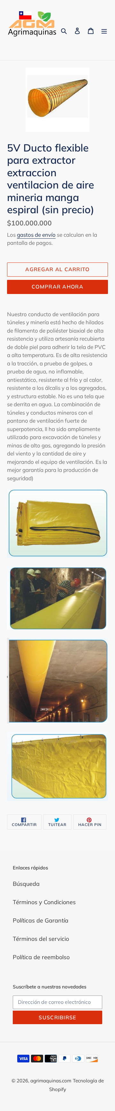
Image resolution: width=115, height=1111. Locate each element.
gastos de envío (36, 234)
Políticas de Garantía (40, 920)
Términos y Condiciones (44, 902)
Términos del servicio (41, 938)
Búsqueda (26, 883)
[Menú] (104, 30)
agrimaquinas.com (50, 1081)
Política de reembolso (41, 957)
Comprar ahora (57, 286)
